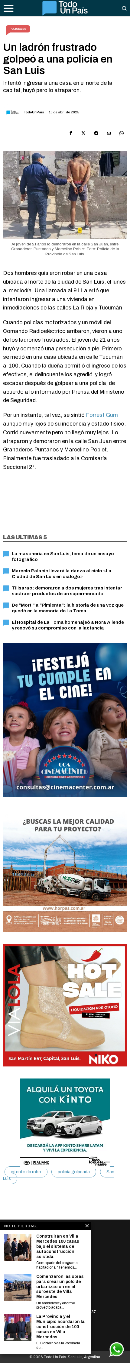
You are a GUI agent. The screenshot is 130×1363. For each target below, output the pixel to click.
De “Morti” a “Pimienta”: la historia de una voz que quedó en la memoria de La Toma (68, 607)
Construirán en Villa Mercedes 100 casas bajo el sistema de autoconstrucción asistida (57, 1246)
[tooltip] (70, 133)
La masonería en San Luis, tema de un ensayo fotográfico (63, 556)
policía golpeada (74, 1172)
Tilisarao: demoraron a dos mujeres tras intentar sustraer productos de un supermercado (67, 590)
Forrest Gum (102, 415)
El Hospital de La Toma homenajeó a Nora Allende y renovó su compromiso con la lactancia (68, 625)
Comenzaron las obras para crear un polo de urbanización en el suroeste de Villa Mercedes (60, 1286)
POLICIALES (18, 28)
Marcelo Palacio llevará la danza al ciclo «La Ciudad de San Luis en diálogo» (62, 573)
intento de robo (26, 1172)
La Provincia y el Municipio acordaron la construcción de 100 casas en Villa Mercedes (60, 1326)
